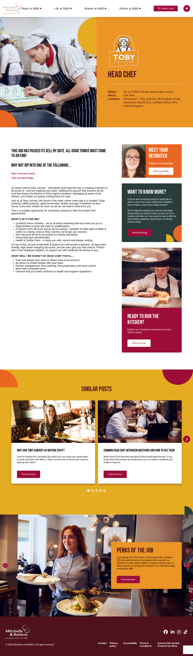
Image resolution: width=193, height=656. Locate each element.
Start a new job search (23, 173)
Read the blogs (139, 232)
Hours (112, 95)
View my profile (161, 171)
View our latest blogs (22, 178)
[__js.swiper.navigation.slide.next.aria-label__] (186, 439)
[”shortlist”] (186, 8)
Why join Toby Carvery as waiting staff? (41, 450)
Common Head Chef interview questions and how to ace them (139, 450)
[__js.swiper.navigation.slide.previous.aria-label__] (5, 565)
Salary (112, 91)
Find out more (139, 343)
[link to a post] (53, 421)
